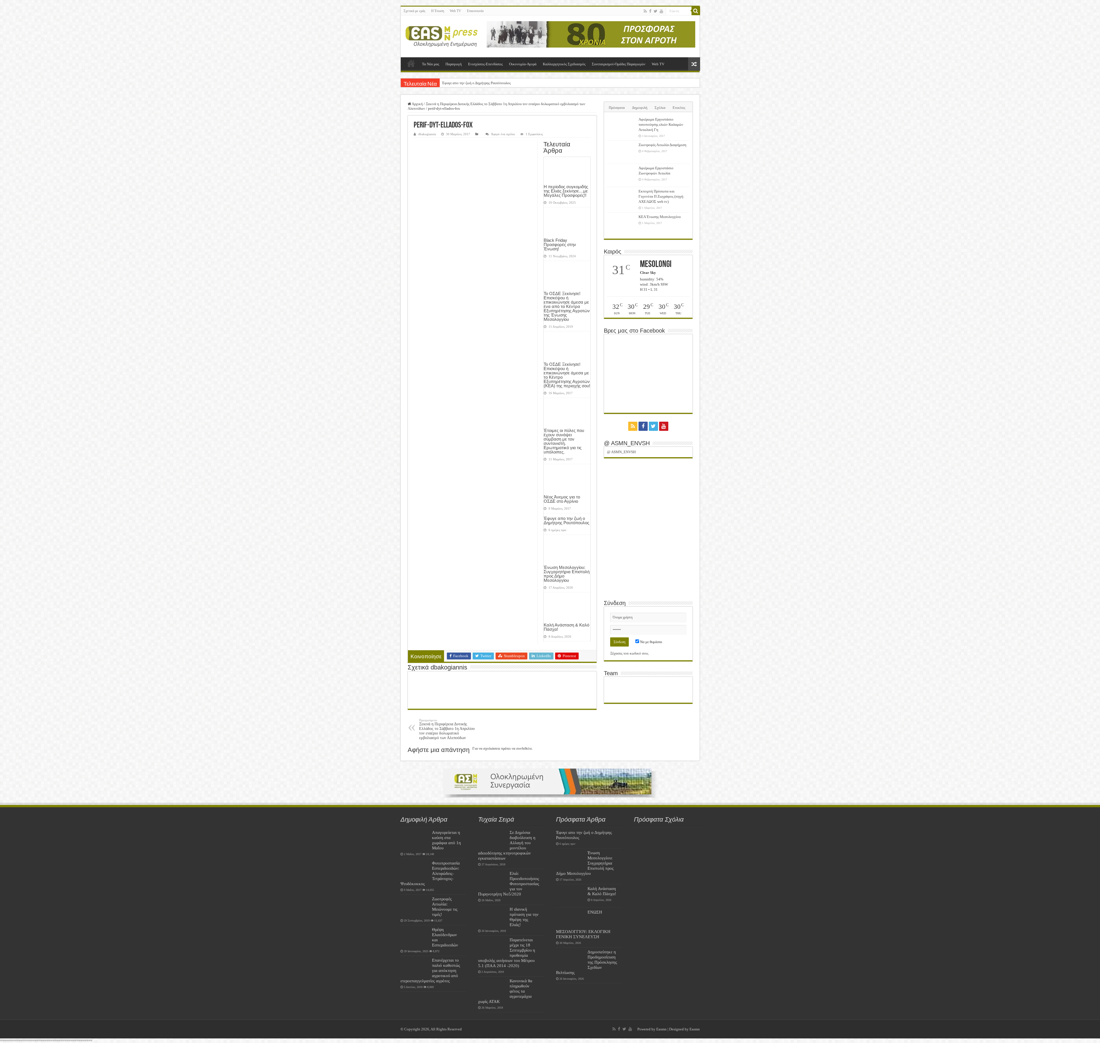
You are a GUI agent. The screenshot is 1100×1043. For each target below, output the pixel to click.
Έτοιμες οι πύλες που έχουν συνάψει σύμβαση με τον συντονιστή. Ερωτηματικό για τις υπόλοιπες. (564, 441)
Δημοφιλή (639, 107)
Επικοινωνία (475, 11)
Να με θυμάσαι (650, 642)
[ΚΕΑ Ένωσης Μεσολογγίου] (621, 224)
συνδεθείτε (524, 748)
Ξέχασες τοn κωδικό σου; (629, 653)
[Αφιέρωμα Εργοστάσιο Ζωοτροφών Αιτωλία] (621, 175)
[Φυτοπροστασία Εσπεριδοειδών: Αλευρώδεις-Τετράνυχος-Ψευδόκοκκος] (414, 870)
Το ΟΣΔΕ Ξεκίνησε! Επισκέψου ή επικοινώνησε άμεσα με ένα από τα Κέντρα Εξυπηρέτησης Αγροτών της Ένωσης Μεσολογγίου (567, 306)
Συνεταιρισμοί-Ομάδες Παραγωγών (618, 64)
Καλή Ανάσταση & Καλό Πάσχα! (566, 627)
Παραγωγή (453, 64)
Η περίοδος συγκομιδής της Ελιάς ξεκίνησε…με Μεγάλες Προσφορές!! (566, 191)
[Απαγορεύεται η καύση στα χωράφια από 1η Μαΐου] (414, 839)
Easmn (661, 1029)
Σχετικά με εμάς (414, 11)
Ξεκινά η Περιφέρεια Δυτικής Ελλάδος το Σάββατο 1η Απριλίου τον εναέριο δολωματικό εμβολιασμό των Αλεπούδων (447, 729)
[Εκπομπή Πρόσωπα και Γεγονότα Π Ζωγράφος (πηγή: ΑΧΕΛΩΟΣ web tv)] (621, 198)
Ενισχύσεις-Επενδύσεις (485, 64)
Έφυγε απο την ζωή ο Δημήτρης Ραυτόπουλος (476, 83)
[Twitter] (655, 11)
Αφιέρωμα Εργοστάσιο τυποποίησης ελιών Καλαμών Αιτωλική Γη (661, 124)
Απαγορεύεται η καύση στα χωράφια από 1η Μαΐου (446, 840)
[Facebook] (650, 11)
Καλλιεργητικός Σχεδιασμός (564, 64)
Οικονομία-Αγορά (523, 64)
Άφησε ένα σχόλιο (503, 134)
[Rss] (645, 11)
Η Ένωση (437, 11)
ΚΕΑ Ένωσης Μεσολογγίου (660, 217)
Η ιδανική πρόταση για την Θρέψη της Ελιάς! (524, 917)
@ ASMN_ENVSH (627, 443)
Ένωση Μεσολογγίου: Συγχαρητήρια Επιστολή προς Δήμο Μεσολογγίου (567, 574)
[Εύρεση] (696, 11)
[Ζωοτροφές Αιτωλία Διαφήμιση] (621, 152)
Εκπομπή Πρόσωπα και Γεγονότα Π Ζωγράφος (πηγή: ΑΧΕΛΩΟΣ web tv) (661, 196)
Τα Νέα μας (430, 64)
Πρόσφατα (617, 107)
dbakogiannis (427, 134)
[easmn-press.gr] (441, 36)
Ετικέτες (679, 107)
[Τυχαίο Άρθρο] (694, 64)
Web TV (455, 11)
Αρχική (411, 63)
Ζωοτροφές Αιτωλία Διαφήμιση (662, 145)
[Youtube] (661, 11)
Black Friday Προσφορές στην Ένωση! (560, 244)
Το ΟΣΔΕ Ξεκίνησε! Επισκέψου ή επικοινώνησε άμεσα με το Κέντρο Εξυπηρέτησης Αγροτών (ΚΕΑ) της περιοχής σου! (567, 375)
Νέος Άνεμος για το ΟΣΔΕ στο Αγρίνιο (562, 499)
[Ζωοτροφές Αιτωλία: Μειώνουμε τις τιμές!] (414, 906)
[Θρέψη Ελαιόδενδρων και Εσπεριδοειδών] (414, 936)
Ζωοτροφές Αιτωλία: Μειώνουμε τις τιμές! (444, 906)
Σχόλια (660, 107)
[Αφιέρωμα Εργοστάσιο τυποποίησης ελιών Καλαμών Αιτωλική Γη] (621, 126)
